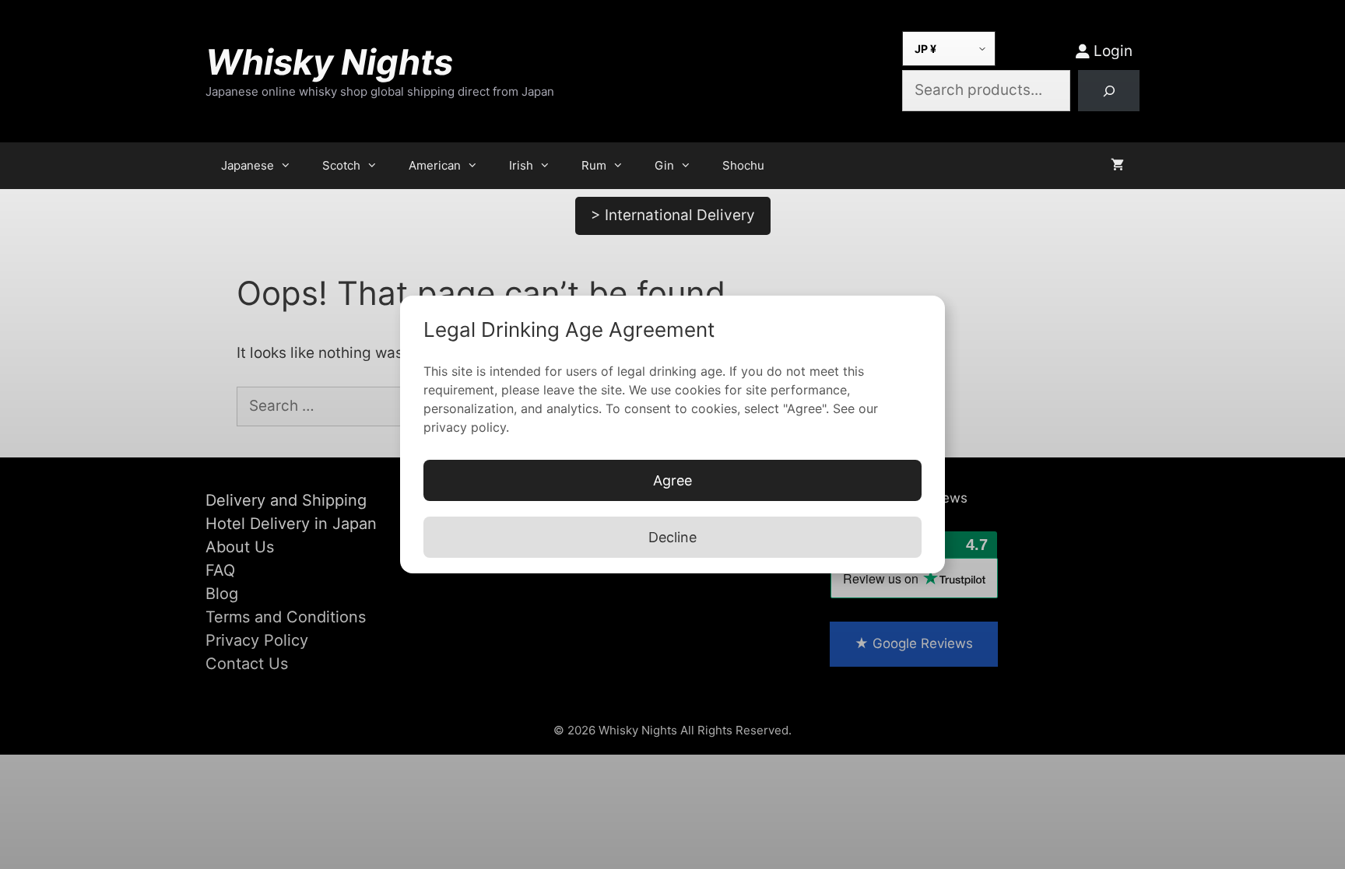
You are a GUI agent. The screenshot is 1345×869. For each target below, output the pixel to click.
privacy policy (464, 427)
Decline (672, 537)
